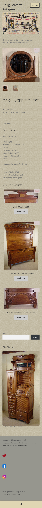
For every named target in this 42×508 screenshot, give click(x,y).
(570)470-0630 (22, 445)
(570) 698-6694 (7, 445)
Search (4, 333)
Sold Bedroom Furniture (17, 112)
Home (7, 40)
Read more (21, 211)
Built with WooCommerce (12, 494)
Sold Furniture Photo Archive (19, 40)
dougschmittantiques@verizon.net (15, 443)
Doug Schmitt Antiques (12, 7)
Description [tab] (6, 123)
